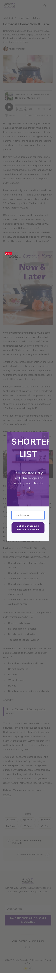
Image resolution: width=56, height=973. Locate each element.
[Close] (45, 436)
